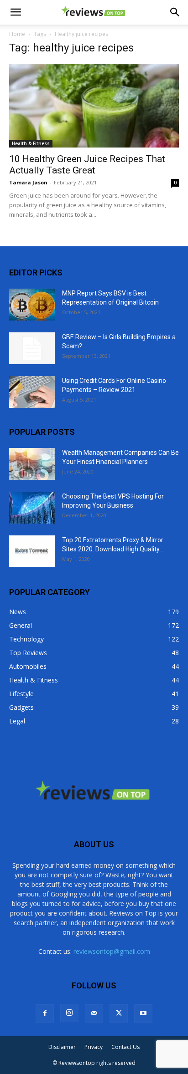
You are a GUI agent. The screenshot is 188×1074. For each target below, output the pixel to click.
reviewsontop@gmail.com (111, 951)
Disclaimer (62, 1047)
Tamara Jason (28, 182)
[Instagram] (69, 1013)
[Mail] (94, 1013)
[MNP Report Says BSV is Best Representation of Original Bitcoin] (32, 305)
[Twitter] (119, 1013)
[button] (15, 12)
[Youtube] (143, 1013)
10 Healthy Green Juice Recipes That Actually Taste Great (87, 164)
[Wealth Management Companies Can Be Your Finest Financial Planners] (32, 464)
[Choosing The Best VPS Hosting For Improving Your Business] (32, 508)
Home (17, 34)
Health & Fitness (31, 143)
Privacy (93, 1047)
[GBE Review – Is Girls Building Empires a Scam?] (32, 348)
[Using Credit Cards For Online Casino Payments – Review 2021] (32, 392)
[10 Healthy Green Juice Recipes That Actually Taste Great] (94, 106)
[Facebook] (45, 1013)
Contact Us (125, 1047)
